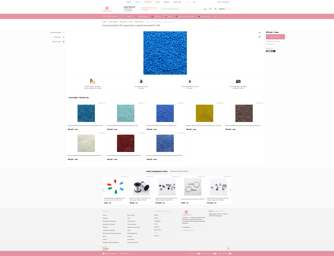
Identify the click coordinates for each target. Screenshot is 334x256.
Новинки (137, 2)
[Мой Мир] (272, 51)
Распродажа (148, 2)
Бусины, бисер (131, 215)
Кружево (129, 236)
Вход (219, 2)
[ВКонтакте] (267, 51)
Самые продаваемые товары (157, 171)
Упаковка (105, 227)
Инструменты (130, 239)
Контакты (156, 235)
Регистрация (225, 2)
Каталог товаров (111, 16)
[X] (274, 51)
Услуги (158, 2)
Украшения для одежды (109, 230)
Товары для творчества (133, 227)
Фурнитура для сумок (132, 242)
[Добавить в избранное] (259, 32)
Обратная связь (110, 253)
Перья (129, 230)
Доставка (166, 2)
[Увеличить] (165, 53)
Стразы (105, 215)
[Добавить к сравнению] (259, 36)
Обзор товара (57, 37)
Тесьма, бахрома (131, 224)
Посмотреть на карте (188, 230)
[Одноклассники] (269, 51)
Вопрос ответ (177, 2)
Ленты (104, 236)
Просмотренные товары (179, 171)
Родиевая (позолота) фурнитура (111, 242)
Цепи (128, 218)
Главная (128, 2)
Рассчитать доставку (274, 41)
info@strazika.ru (218, 211)
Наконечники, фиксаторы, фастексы (112, 233)
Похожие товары (56, 41)
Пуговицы (105, 218)
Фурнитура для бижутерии (109, 221)
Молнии (105, 239)
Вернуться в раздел (56, 32)
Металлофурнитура (132, 233)
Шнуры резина (131, 221)
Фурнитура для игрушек (109, 224)
